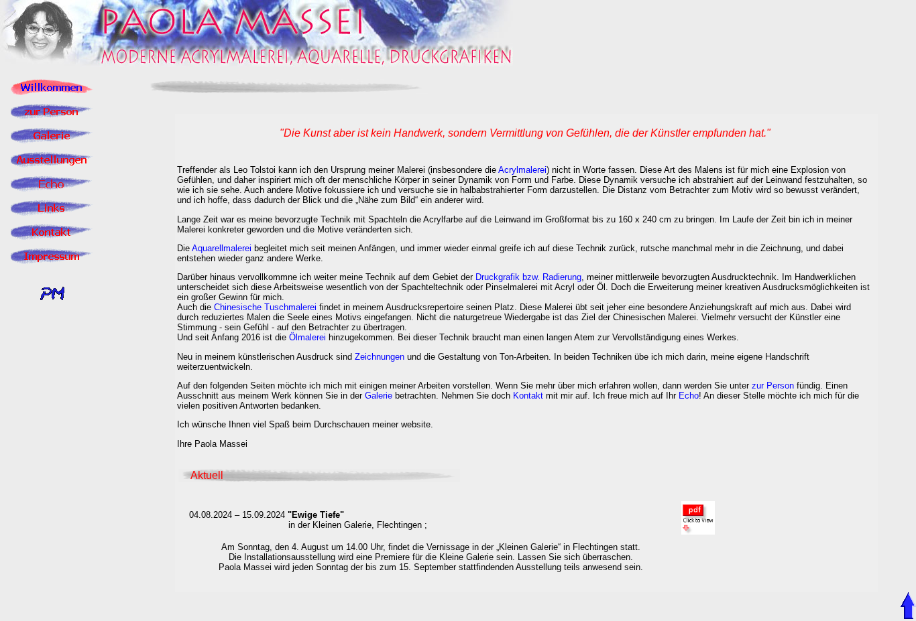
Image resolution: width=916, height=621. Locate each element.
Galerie (378, 396)
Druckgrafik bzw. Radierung (528, 277)
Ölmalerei (307, 337)
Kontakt (528, 396)
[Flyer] (698, 531)
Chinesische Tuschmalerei (265, 307)
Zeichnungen (379, 357)
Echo (689, 396)
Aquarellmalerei (221, 248)
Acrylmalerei (522, 170)
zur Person (773, 386)
